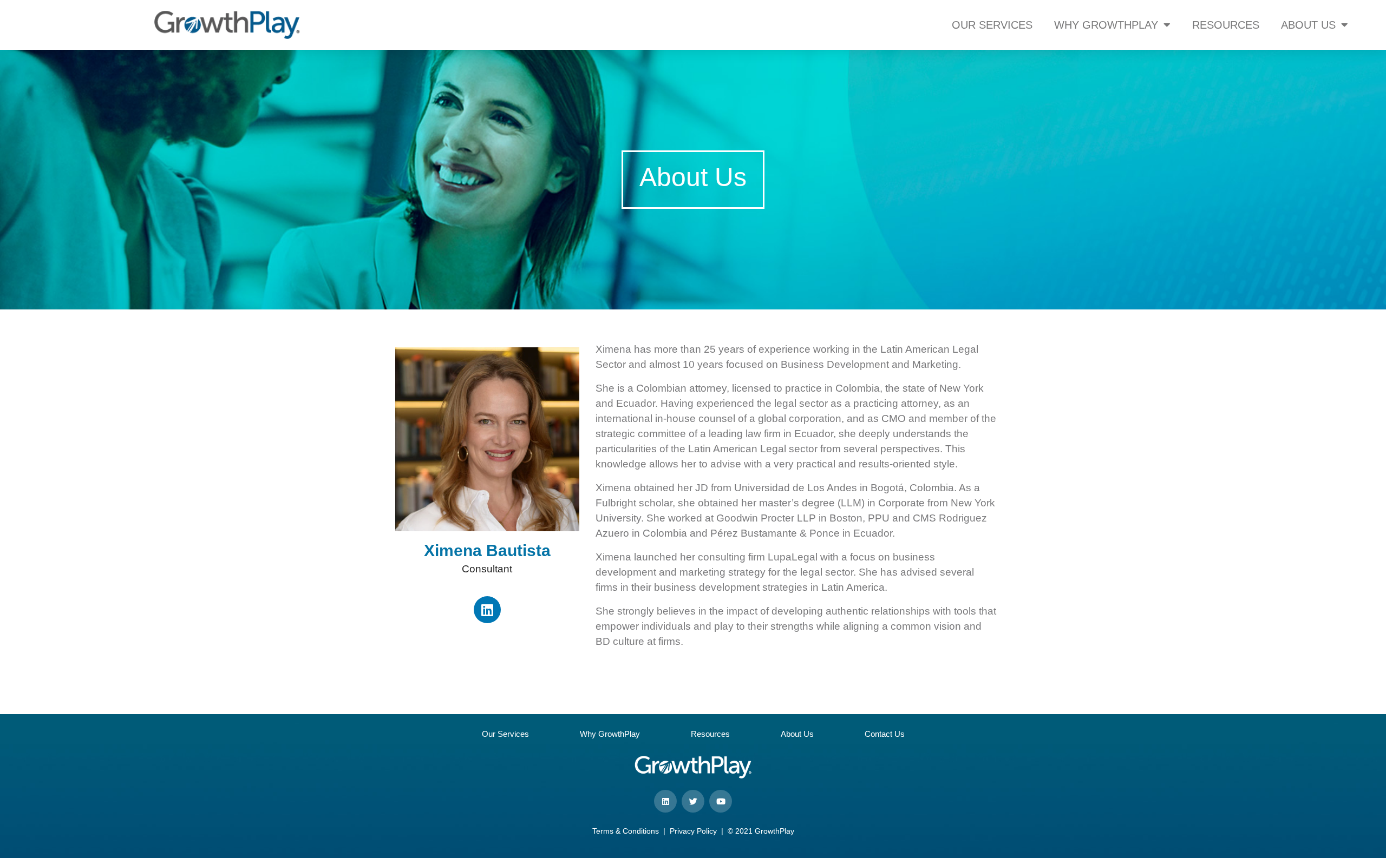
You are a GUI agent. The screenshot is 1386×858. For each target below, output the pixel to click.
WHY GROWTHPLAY (1106, 25)
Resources (710, 733)
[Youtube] (720, 801)
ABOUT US (1308, 25)
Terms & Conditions (625, 831)
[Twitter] (693, 801)
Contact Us (885, 733)
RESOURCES (1225, 25)
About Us (797, 733)
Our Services (505, 733)
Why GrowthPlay (610, 733)
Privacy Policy (693, 831)
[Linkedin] (487, 609)
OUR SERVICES (992, 25)
